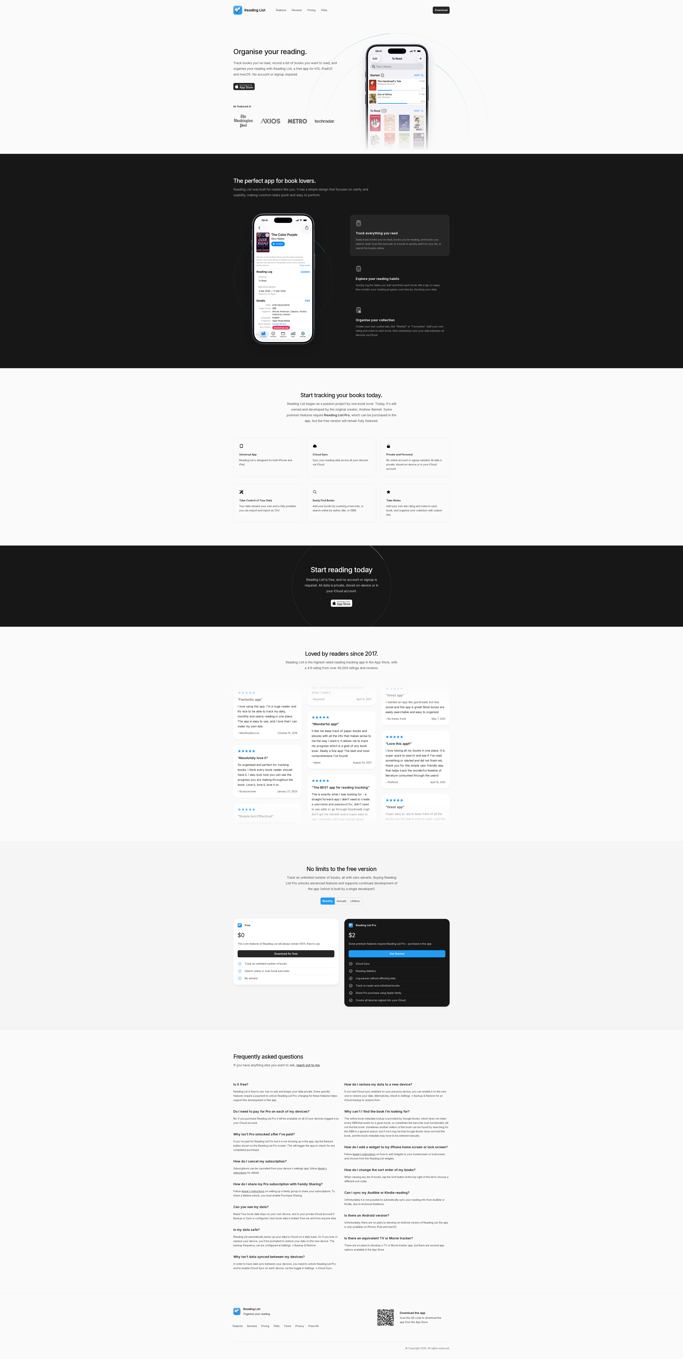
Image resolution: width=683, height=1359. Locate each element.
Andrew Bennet (370, 409)
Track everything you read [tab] (377, 233)
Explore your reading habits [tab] (377, 279)
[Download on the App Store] (244, 86)
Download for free (286, 953)
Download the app (412, 1313)
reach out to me (308, 1065)
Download (441, 10)
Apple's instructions (253, 1191)
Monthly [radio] (327, 900)
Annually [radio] (341, 900)
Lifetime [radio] (355, 900)
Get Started (397, 953)
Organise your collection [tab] (375, 320)
